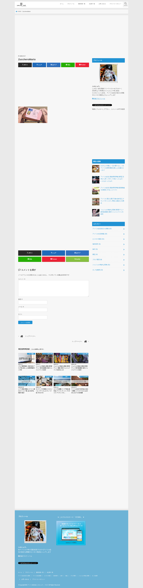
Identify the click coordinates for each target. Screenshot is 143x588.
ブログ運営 (97, 259)
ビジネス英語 (98, 239)
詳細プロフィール (99, 98)
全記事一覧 (92, 3)
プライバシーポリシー (115, 3)
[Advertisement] (53, 37)
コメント (21, 279)
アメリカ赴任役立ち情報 (102, 228)
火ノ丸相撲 (98, 270)
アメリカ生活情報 (100, 234)
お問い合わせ (102, 3)
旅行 (95, 249)
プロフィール (70, 3)
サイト (20, 314)
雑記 (95, 254)
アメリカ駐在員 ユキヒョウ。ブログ (38, 585)
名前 (20, 299)
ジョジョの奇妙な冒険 (101, 264)
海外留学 (96, 244)
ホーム (62, 3)
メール (21, 306)
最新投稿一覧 (81, 3)
